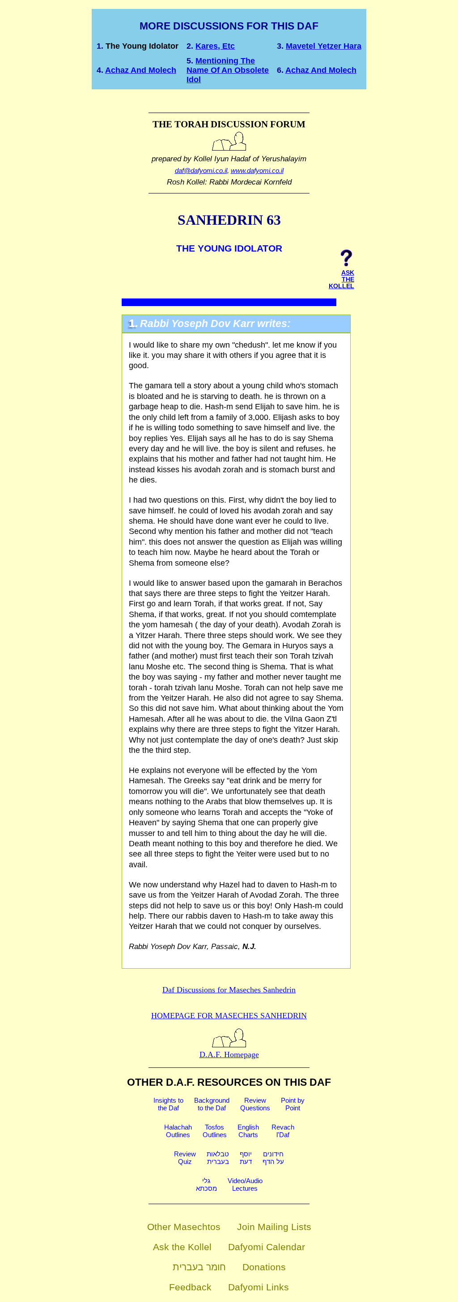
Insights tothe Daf (168, 1104)
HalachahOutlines (178, 1130)
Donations (264, 1267)
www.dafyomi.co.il (257, 170)
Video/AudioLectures (245, 1184)
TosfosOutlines (215, 1130)
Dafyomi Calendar (266, 1247)
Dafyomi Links (258, 1287)
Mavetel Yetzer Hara (323, 46)
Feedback (190, 1287)
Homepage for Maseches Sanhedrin (229, 1015)
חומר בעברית (199, 1267)
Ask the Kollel (182, 1247)
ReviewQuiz (185, 1157)
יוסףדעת (246, 1157)
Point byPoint (293, 1104)
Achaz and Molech (140, 70)
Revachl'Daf (282, 1130)
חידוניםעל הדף (273, 1157)
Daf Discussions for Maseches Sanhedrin (229, 989)
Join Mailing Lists (274, 1227)
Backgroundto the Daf (211, 1104)
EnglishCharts (248, 1130)
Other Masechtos (184, 1227)
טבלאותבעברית (218, 1157)
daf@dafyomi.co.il (201, 170)
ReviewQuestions (255, 1104)
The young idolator (142, 46)
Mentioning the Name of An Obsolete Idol (228, 70)
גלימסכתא (206, 1184)
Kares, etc (215, 46)
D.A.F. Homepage (229, 1054)
